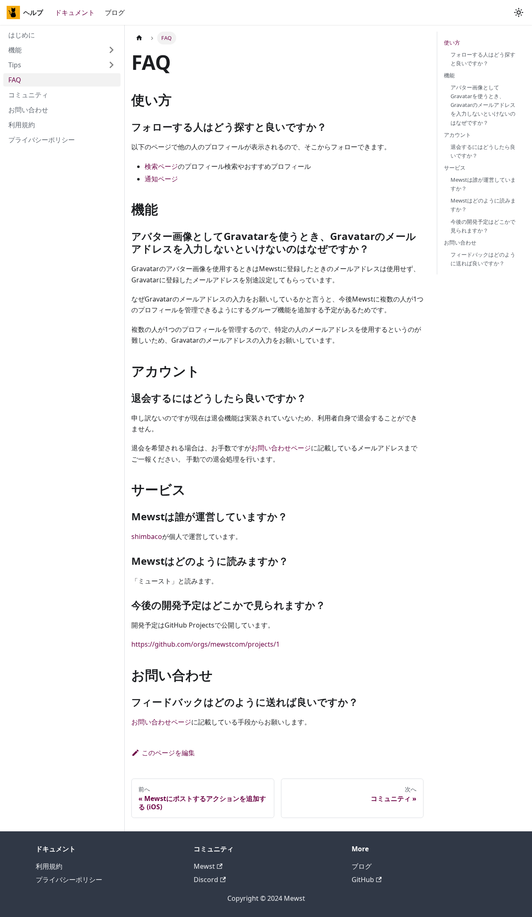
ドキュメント (75, 12)
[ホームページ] (139, 38)
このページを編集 (168, 752)
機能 (15, 49)
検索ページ (161, 166)
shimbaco (146, 536)
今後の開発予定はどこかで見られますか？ (483, 226)
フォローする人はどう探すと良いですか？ (483, 59)
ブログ (115, 12)
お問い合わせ (28, 109)
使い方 (452, 42)
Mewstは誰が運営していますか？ (483, 184)
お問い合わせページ (281, 447)
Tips (14, 64)
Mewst (204, 866)
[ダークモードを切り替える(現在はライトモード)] (518, 12)
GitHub (363, 879)
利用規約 (21, 124)
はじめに (21, 35)
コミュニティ (28, 94)
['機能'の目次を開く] (111, 50)
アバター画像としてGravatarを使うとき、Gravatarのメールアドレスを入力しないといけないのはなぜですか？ (483, 105)
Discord (206, 879)
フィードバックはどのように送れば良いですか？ (483, 259)
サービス (455, 167)
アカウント (457, 134)
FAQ (14, 79)
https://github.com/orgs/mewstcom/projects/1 (205, 644)
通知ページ (161, 178)
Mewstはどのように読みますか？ (483, 205)
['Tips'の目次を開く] (111, 65)
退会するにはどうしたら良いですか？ (483, 151)
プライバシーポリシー (41, 139)
